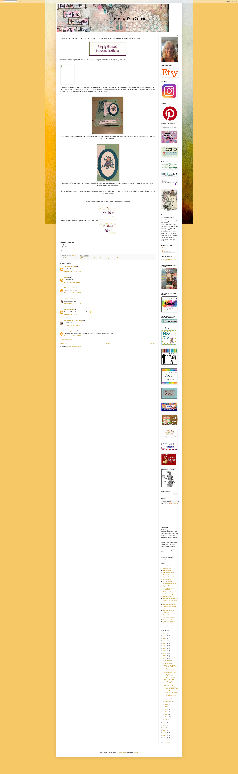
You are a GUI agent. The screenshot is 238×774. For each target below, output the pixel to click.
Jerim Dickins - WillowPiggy (73, 320)
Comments (166, 251)
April (166, 714)
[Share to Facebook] (86, 256)
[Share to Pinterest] (88, 256)
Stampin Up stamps (168, 610)
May (166, 711)
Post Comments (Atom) (75, 346)
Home (108, 343)
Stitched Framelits (117, 258)
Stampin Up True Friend (170, 604)
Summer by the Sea (169, 617)
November (168, 663)
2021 (165, 645)
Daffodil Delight (167, 581)
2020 (165, 648)
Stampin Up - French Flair (170, 598)
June (166, 709)
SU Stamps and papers (169, 594)
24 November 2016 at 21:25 (72, 336)
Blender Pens (167, 574)
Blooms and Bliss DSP (71, 258)
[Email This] (81, 256)
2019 (165, 651)
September (168, 701)
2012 (165, 725)
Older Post (152, 343)
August (167, 704)
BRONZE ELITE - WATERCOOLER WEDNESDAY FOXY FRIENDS (171, 688)
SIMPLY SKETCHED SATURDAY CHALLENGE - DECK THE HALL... (170, 675)
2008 (165, 735)
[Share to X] (84, 256)
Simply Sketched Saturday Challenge (95, 258)
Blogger (136, 752)
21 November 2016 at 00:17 (72, 325)
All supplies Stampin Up (170, 566)
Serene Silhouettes (168, 596)
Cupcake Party (167, 579)
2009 (165, 732)
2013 (165, 722)
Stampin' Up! (166, 615)
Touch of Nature (167, 619)
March (167, 716)
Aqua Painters (167, 568)
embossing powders (169, 621)
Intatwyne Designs (70, 266)
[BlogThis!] (82, 256)
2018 (165, 653)
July (166, 706)
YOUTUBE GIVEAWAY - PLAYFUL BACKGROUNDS (170, 694)
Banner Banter (167, 570)
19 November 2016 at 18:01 (72, 314)
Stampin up (109, 258)
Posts (165, 248)
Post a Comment (67, 339)
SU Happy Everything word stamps (169, 588)
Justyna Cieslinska (70, 298)
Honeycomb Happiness (169, 583)
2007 (165, 737)
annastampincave (69, 331)
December (168, 660)
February (168, 719)
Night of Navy (167, 586)
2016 (165, 658)
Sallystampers (68, 309)
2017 (165, 656)
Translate (175, 503)
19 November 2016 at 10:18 (72, 271)
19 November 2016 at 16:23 (72, 303)
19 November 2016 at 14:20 (72, 293)
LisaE (66, 277)
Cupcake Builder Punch (170, 577)
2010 (165, 730)
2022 (165, 643)
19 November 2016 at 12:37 (72, 282)
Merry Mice (81, 258)
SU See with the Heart (169, 592)
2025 (165, 635)
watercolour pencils (168, 626)
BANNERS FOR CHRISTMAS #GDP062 (169, 681)
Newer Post (63, 343)
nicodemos (122, 752)
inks (164, 623)
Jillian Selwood (69, 288)
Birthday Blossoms (168, 572)
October (167, 699)
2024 (165, 638)
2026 (165, 633)
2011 (164, 727)
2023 (165, 640)
